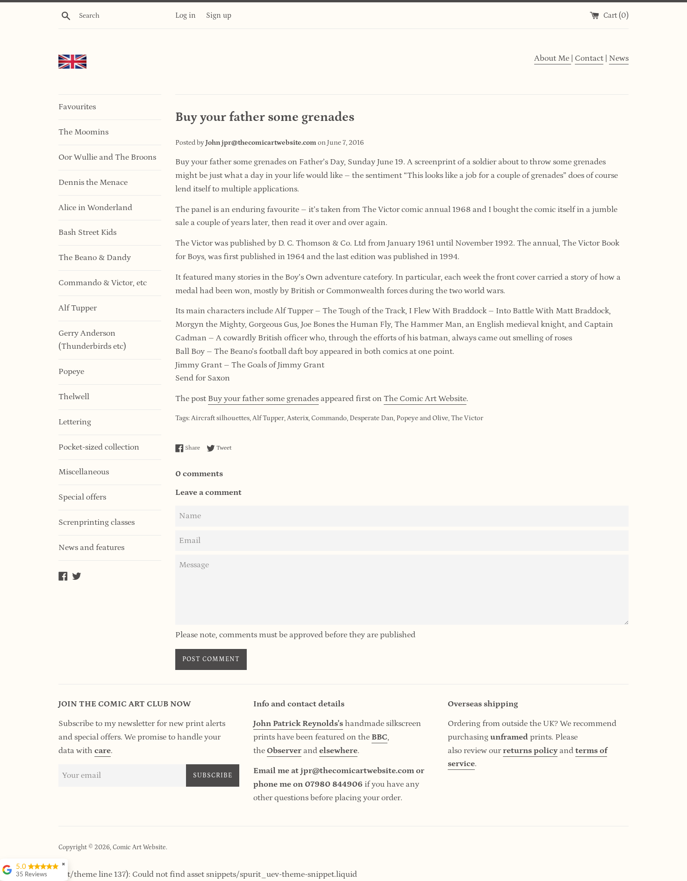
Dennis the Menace (93, 182)
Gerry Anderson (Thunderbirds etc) (92, 340)
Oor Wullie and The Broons (107, 157)
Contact (589, 58)
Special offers (82, 497)
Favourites (77, 107)
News (619, 58)
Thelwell (73, 397)
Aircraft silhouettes (220, 418)
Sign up (218, 15)
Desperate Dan (372, 418)
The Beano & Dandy (94, 257)
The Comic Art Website (425, 398)
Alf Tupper (77, 308)
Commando (329, 418)
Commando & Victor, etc (102, 283)
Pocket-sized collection (98, 447)
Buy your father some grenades (263, 398)
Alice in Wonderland (95, 207)
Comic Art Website (139, 847)
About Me (552, 58)
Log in (185, 15)
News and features (91, 547)
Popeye (71, 371)
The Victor (467, 418)
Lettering (74, 422)
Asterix (297, 418)
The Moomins (83, 132)
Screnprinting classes (96, 522)
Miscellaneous (83, 472)
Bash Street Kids (87, 232)
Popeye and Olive (422, 418)
